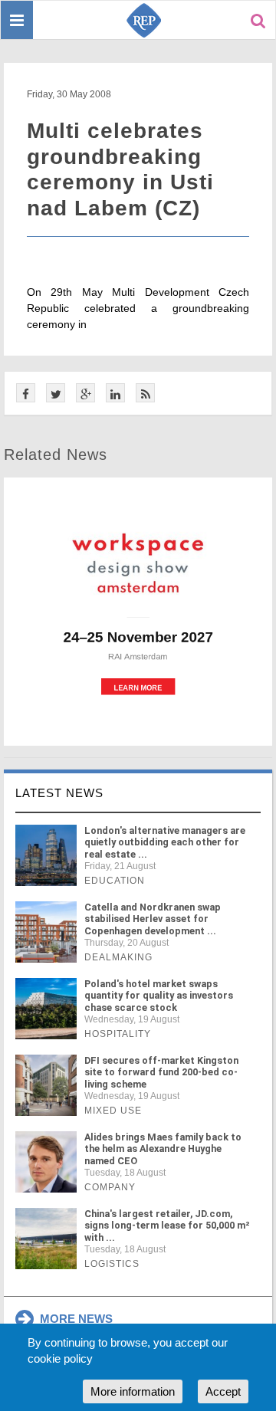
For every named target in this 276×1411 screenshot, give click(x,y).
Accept (223, 1391)
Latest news (59, 792)
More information (132, 1391)
